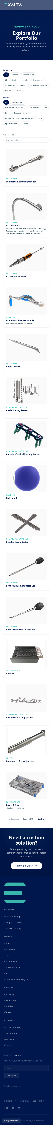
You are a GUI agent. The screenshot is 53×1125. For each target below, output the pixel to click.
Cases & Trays (28, 74)
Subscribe (11, 1075)
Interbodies (10, 85)
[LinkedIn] (6, 1107)
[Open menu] (46, 4)
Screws (18, 91)
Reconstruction (20, 113)
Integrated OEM (12, 922)
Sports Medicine (11, 123)
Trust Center (10, 1033)
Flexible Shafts (11, 80)
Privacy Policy (10, 1101)
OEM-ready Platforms (39, 85)
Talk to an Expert (24, 865)
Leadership (10, 1000)
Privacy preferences (11, 1120)
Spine (40, 118)
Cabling (15, 74)
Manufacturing (12, 916)
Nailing (22, 85)
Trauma (26, 123)
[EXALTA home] (13, 4)
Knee (7, 113)
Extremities (34, 107)
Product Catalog (12, 1027)
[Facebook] (13, 1107)
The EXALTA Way (12, 928)
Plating (8, 91)
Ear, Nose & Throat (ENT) (15, 107)
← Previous (14, 819)
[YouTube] (19, 1107)
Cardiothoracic (18, 102)
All (6, 74)
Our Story (9, 994)
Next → (41, 819)
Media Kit (9, 1039)
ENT (6, 973)
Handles (25, 80)
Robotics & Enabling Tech (17, 979)
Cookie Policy (38, 1101)
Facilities (8, 1006)
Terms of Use (24, 1101)
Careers (8, 1012)
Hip (45, 107)
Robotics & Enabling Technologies (19, 118)
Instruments (38, 80)
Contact (8, 1045)
